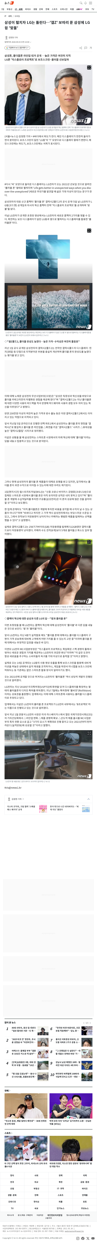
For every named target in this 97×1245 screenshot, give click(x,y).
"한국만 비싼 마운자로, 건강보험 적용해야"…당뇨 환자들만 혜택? (68, 1031)
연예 (7, 1090)
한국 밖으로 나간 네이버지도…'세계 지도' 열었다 (64, 808)
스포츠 (8, 1133)
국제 (85, 1175)
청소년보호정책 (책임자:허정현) (78, 1215)
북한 (61, 1182)
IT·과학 (60, 1188)
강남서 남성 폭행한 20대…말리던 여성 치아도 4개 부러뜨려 (68, 1065)
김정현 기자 (13, 37)
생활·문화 (12, 1195)
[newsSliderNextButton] (90, 1023)
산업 (12, 1188)
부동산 (36, 1188)
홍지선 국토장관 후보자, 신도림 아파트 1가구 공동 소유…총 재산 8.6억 (67, 1042)
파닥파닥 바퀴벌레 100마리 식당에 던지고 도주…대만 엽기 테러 (68, 1076)
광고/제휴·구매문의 (25, 1215)
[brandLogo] (9, 3)
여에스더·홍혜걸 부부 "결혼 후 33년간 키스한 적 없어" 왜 (24, 1053)
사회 (36, 1175)
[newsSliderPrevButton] (84, 1023)
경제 (61, 1175)
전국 (12, 1182)
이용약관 (40, 1215)
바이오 (85, 1188)
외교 (36, 1182)
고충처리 (48, 1218)
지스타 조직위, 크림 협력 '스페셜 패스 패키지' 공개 (21, 808)
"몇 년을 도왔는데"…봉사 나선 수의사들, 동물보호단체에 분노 (24, 1076)
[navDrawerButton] (90, 3)
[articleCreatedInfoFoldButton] (30, 42)
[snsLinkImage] (77, 1238)
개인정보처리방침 (54, 1215)
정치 (12, 1175)
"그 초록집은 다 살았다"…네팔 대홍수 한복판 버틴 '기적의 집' (68, 1053)
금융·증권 (84, 1182)
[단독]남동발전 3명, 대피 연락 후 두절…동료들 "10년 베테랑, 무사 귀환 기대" (24, 1065)
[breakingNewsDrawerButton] (85, 3)
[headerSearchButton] (81, 3)
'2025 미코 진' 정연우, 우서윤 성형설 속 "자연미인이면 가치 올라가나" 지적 (23, 1042)
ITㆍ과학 (8, 16)
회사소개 (10, 1215)
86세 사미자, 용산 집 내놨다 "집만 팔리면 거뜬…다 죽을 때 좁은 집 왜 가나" (24, 1031)
